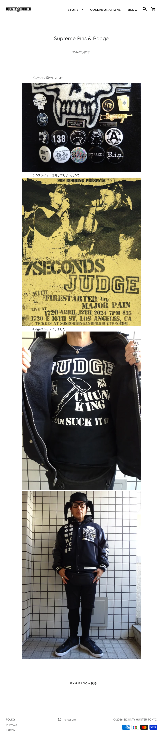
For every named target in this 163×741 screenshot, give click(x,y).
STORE (74, 10)
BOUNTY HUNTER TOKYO (140, 719)
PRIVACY (11, 724)
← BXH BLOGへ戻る (81, 683)
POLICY (10, 719)
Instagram (69, 719)
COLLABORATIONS (105, 10)
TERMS (10, 729)
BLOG (132, 10)
